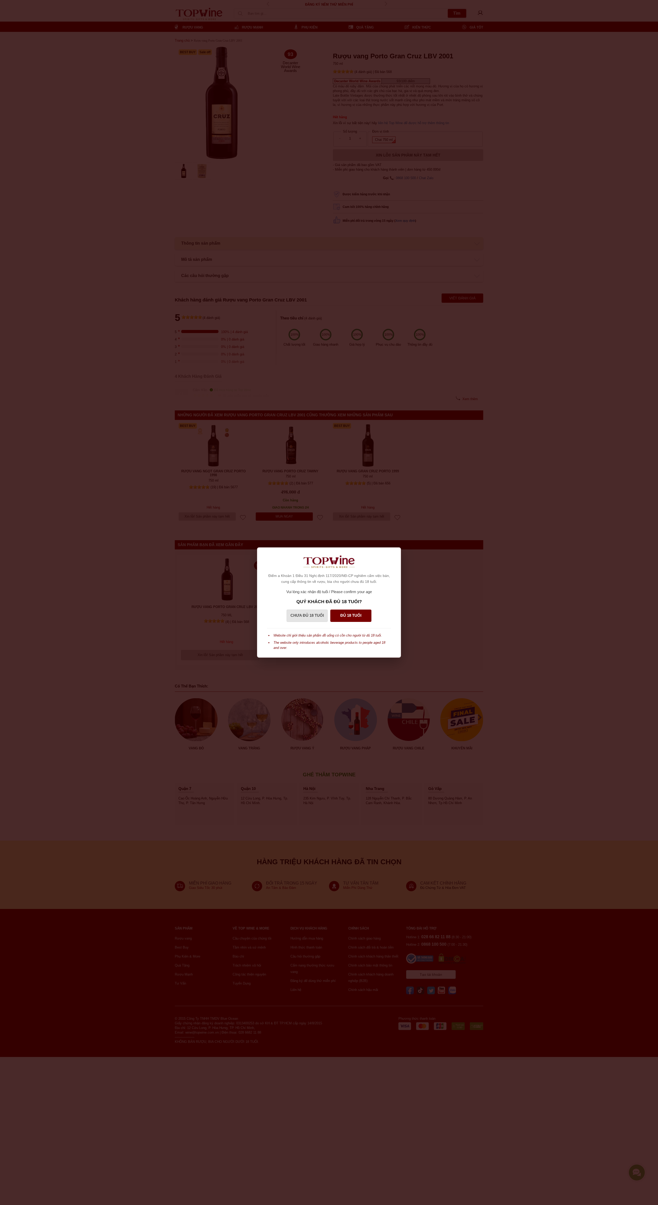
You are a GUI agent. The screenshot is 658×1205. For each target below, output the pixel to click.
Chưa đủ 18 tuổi (307, 615)
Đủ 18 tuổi (350, 615)
